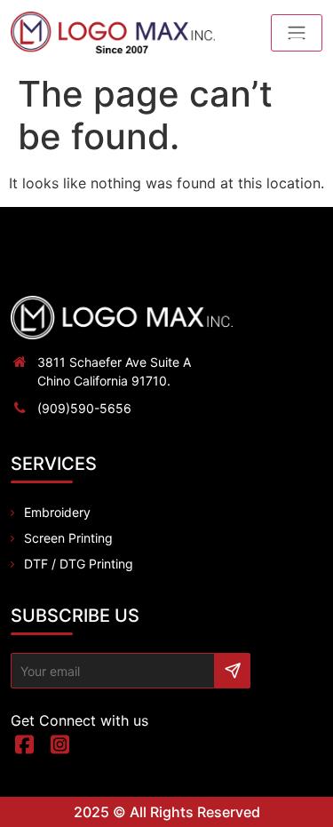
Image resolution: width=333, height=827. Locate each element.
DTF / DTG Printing (78, 563)
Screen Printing (68, 537)
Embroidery (57, 512)
